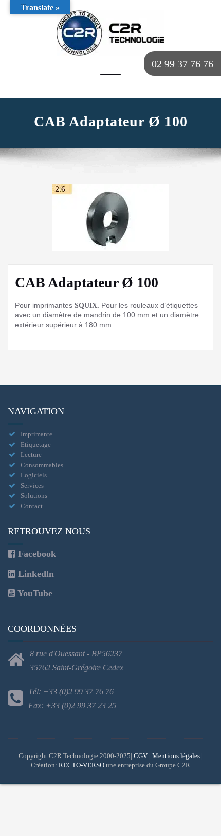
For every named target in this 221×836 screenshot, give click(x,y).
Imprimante (36, 434)
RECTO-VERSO (81, 765)
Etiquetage (36, 444)
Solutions (34, 496)
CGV (141, 756)
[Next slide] (203, 217)
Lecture (31, 455)
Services (32, 485)
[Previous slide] (18, 217)
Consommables (42, 465)
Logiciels (34, 475)
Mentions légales (176, 756)
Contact (32, 506)
